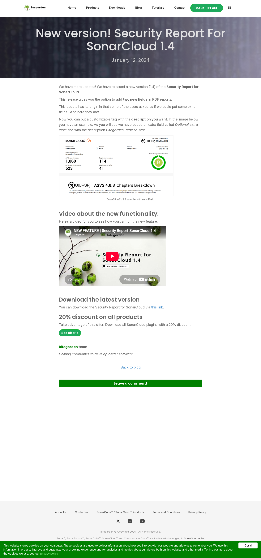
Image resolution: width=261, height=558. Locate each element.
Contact (179, 7)
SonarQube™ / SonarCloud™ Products (120, 512)
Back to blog (131, 367)
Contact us (81, 512)
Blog (138, 7)
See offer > (70, 333)
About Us (60, 512)
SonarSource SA (194, 538)
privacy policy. (49, 553)
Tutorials (158, 7)
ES (230, 7)
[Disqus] (130, 441)
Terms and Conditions (166, 512)
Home (72, 7)
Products (92, 7)
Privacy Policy (197, 512)
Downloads (117, 7)
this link (157, 307)
